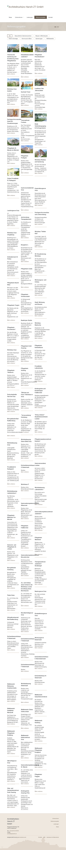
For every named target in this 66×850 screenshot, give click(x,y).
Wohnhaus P (25, 484)
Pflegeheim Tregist (13, 305)
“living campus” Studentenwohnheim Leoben (41, 417)
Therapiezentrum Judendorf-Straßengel (40, 564)
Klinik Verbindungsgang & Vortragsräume (40, 126)
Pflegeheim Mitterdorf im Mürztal (11, 517)
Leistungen (30, 17)
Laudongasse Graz (13, 210)
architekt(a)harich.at (11, 833)
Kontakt (50, 17)
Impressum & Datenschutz (53, 837)
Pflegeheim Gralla (26, 269)
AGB (44, 837)
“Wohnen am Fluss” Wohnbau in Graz (27, 394)
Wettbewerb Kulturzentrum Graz (25, 737)
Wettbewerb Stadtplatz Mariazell (11, 710)
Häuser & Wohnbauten (41, 36)
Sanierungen (39, 38)
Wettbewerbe (50, 38)
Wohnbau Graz (11, 350)
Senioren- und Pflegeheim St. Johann (11, 547)
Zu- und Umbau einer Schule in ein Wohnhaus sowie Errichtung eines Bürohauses (26, 586)
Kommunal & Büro (27, 38)
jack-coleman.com (22, 837)
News (10, 17)
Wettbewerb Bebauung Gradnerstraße (11, 686)
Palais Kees (11, 595)
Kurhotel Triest (25, 92)
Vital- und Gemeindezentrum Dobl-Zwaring (13, 790)
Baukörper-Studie (26, 320)
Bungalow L (24, 245)
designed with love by (16, 837)
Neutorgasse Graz (40, 591)
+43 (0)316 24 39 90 (14, 830)
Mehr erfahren (11, 74)
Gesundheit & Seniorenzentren (23, 36)
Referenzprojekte (40, 17)
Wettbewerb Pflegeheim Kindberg (11, 733)
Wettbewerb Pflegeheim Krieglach (38, 750)
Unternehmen (19, 17)
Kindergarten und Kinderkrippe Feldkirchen (40, 390)
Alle (10, 36)
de (55, 27)
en (58, 27)
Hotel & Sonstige (13, 38)
